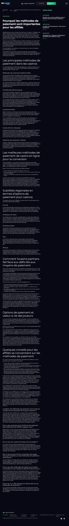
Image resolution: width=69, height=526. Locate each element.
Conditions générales (24, 515)
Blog (11, 10)
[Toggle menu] (66, 3)
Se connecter (41, 3)
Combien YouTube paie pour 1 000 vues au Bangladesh (54, 27)
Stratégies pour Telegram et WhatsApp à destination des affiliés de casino (54, 36)
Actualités (5, 515)
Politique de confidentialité (13, 515)
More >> (45, 20)
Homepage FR (5, 10)
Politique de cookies (34, 515)
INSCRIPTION (51, 3)
